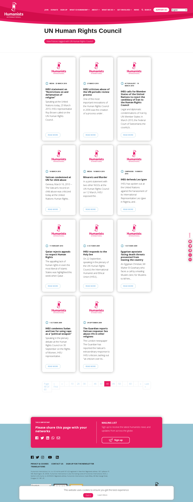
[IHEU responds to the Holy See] (96, 230)
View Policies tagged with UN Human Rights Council (70, 41)
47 (101, 383)
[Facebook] (32, 457)
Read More (53, 135)
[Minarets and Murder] (96, 156)
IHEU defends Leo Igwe (134, 179)
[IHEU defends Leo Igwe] (134, 156)
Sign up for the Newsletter (80, 463)
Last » (147, 385)
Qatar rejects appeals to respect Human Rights (57, 254)
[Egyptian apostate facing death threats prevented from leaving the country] (134, 230)
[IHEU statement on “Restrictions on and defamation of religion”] (59, 68)
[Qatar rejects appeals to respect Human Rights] (59, 230)
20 (78, 383)
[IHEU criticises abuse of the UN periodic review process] (96, 68)
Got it (88, 495)
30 (84, 383)
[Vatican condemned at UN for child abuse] (59, 156)
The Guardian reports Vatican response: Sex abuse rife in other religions (95, 332)
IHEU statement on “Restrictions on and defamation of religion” (56, 93)
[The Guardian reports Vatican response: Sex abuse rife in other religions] (96, 307)
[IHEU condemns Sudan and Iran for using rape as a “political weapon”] (59, 307)
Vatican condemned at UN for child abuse (58, 178)
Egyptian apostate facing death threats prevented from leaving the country (133, 255)
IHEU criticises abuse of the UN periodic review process (96, 92)
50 (119, 383)
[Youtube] (50, 457)
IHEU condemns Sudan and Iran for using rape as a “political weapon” (58, 331)
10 (72, 383)
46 (95, 383)
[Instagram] (42, 457)
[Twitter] (37, 457)
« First (56, 385)
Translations (38, 466)
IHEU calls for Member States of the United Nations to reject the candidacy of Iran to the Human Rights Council (133, 98)
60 (130, 383)
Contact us (57, 463)
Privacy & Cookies (40, 463)
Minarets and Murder (95, 177)
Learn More (102, 495)
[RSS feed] (57, 457)
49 (113, 383)
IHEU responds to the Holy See (95, 253)
